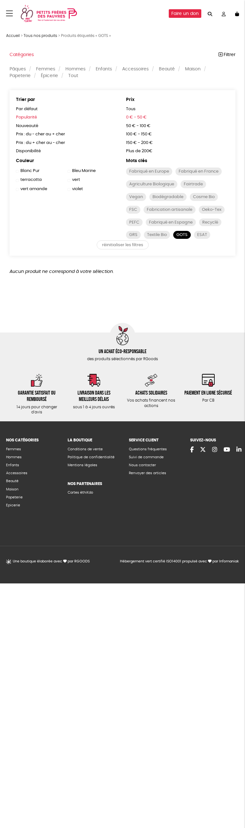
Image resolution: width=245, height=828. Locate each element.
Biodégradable (167, 197)
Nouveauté (27, 126)
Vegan (136, 197)
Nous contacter (142, 465)
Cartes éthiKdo (80, 492)
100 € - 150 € (139, 134)
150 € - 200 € (139, 143)
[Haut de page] (232, 802)
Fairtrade (193, 184)
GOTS (182, 235)
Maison (193, 69)
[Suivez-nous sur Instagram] (214, 450)
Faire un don (185, 13)
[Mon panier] (237, 13)
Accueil (13, 36)
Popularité (26, 117)
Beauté (167, 69)
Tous (131, 109)
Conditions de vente (85, 449)
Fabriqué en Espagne (171, 222)
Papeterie (20, 76)
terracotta (31, 180)
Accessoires (135, 69)
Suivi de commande (146, 457)
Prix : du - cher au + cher (40, 134)
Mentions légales (82, 465)
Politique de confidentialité (91, 457)
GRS (133, 235)
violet (77, 189)
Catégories (22, 55)
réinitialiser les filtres (122, 245)
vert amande (33, 189)
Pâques (18, 69)
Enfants (104, 69)
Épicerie (49, 76)
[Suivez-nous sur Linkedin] (238, 450)
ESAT (202, 235)
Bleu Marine (84, 171)
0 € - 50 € (136, 117)
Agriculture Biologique (151, 184)
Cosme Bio (204, 197)
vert (76, 180)
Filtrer (228, 55)
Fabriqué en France (199, 171)
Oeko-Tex (211, 210)
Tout (73, 76)
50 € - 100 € (138, 126)
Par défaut (27, 109)
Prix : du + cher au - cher (40, 143)
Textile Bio (157, 235)
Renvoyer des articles (147, 473)
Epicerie (13, 505)
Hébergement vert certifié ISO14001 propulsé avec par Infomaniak (179, 561)
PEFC (134, 222)
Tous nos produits (40, 36)
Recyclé (210, 222)
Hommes (75, 69)
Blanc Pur (30, 171)
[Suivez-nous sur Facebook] (192, 450)
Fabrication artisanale (169, 210)
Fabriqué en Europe (149, 171)
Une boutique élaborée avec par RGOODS (51, 561)
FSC (133, 210)
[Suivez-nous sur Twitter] (203, 450)
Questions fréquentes (148, 449)
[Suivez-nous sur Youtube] (227, 450)
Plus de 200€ (139, 151)
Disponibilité (28, 151)
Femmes (45, 69)
